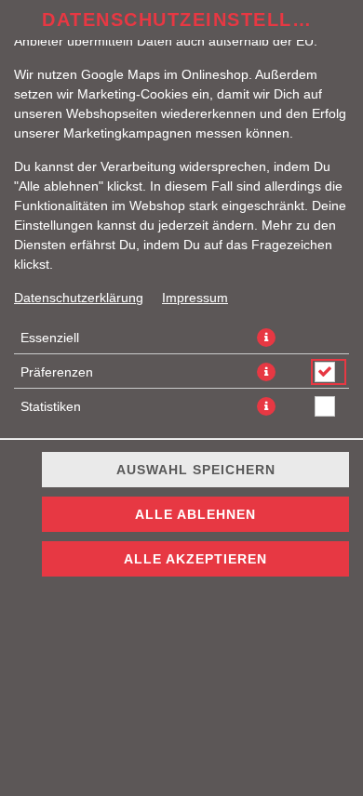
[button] (266, 337)
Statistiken (50, 406)
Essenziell (49, 337)
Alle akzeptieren (195, 558)
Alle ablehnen (195, 514)
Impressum (195, 297)
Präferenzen (56, 372)
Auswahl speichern (196, 469)
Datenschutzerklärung (78, 297)
